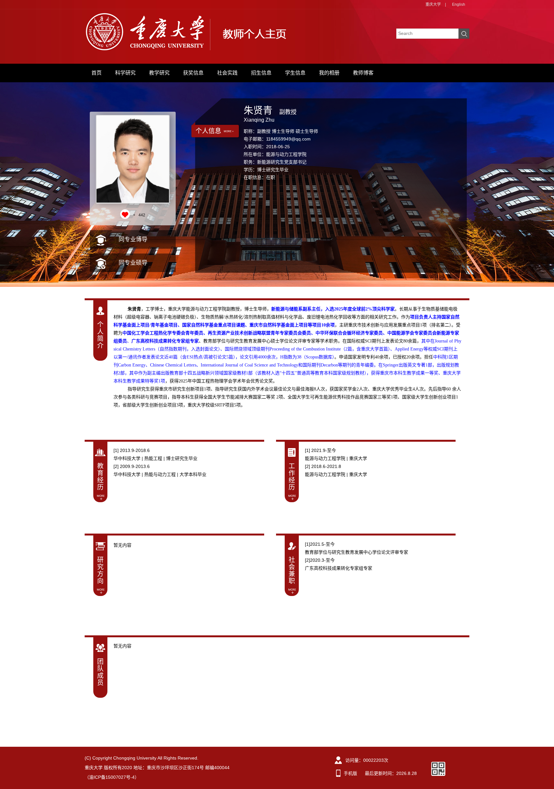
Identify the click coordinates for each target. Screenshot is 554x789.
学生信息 (295, 73)
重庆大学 (433, 4)
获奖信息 (193, 73)
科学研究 (125, 73)
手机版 (350, 773)
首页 (96, 73)
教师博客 (363, 73)
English (458, 4)
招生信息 (261, 73)
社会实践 (227, 73)
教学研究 (159, 73)
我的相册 (329, 73)
